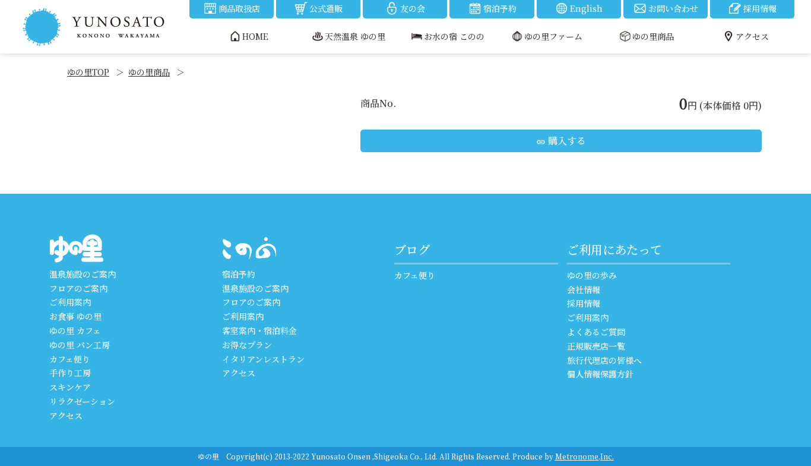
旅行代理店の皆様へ (604, 360)
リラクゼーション (82, 401)
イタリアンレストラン (263, 359)
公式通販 (326, 8)
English (586, 8)
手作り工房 (70, 373)
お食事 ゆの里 (75, 316)
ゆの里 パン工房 (79, 345)
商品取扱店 (239, 8)
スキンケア (70, 387)
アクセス (66, 415)
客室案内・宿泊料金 (259, 330)
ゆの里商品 (149, 72)
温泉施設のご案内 (82, 274)
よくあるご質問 (596, 332)
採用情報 (760, 8)
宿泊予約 (500, 8)
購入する (561, 140)
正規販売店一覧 (596, 346)
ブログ (412, 249)
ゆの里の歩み (592, 275)
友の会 (412, 8)
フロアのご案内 (78, 288)
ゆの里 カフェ (75, 330)
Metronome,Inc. (584, 456)
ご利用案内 (70, 302)
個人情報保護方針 (600, 374)
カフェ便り (69, 359)
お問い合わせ (673, 8)
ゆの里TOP (88, 72)
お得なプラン (247, 345)
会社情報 (583, 289)
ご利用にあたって (614, 249)
